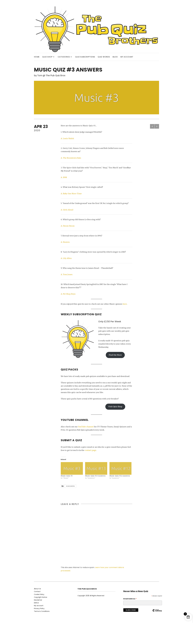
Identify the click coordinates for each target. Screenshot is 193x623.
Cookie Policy (39, 594)
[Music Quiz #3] (72, 468)
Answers (71, 486)
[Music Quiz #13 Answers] (96, 468)
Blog (115, 57)
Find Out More (115, 355)
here (125, 304)
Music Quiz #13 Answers (95, 476)
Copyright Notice (40, 597)
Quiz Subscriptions (85, 57)
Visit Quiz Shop (115, 406)
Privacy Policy (39, 608)
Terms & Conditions (41, 611)
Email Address (130, 598)
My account (126, 57)
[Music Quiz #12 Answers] (120, 468)
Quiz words (104, 57)
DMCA (36, 603)
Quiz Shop (48, 57)
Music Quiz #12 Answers (119, 476)
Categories (65, 57)
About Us (37, 589)
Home (37, 57)
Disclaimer (38, 600)
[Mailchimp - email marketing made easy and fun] (157, 612)
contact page (90, 450)
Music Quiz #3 (67, 476)
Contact (37, 591)
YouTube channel (86, 427)
